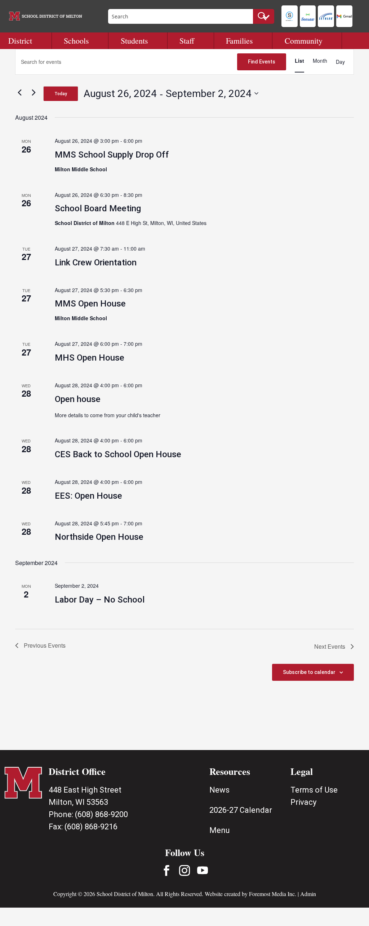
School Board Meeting (98, 208)
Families (239, 40)
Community (304, 40)
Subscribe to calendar (309, 672)
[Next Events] (33, 92)
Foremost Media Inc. (272, 894)
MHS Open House (89, 358)
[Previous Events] (19, 92)
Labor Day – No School (100, 600)
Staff (186, 40)
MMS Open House (90, 304)
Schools (76, 40)
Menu (219, 830)
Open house (78, 399)
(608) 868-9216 (91, 826)
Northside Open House (99, 537)
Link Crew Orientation (96, 262)
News (219, 789)
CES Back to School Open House (118, 454)
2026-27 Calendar (240, 810)
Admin (308, 894)
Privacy (303, 802)
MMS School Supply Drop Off (112, 155)
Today (60, 93)
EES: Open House (88, 496)
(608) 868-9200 (101, 814)
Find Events (261, 62)
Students (134, 40)
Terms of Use (314, 789)
